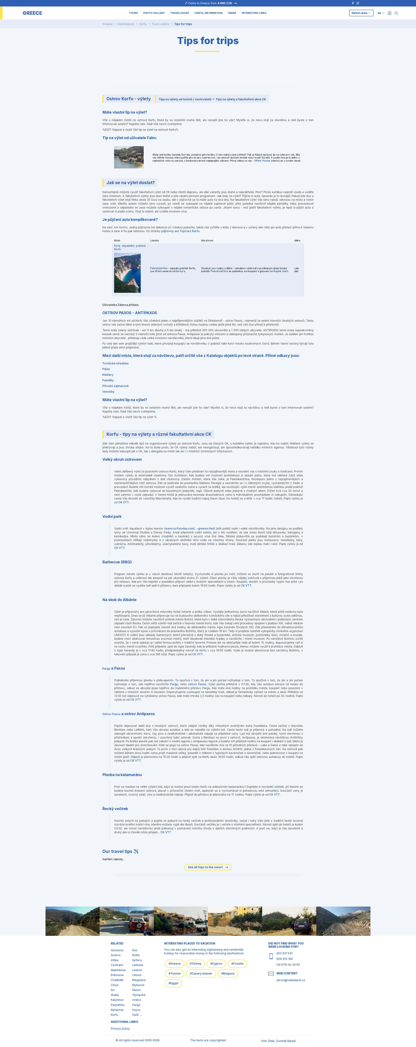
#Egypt (173, 983)
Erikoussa (117, 975)
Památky (108, 380)
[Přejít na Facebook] (351, 3)
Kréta (136, 955)
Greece (107, 24)
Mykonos (138, 985)
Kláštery (107, 374)
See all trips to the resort (205, 867)
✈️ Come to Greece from (208, 3)
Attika (114, 960)
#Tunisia (175, 973)
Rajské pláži (280, 271)
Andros (116, 955)
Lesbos (137, 970)
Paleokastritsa (158, 268)
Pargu (174, 684)
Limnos (137, 975)
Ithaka (115, 995)
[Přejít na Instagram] (358, 3)
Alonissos (117, 950)
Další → (137, 1014)
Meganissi (139, 980)
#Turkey (195, 963)
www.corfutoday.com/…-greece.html (189, 528)
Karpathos (118, 1005)
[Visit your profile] (389, 13)
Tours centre (160, 24)
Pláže (106, 369)
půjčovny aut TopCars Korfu (180, 231)
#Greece (175, 963)
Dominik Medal (286, 1041)
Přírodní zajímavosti (115, 386)
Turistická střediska (115, 363)
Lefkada (137, 965)
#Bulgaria (227, 973)
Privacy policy (120, 1028)
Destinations (125, 24)
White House (262, 160)
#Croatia (237, 963)
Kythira (137, 960)
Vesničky (108, 391)
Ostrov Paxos (111, 714)
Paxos (136, 1010)
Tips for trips (183, 24)
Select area (359, 13)
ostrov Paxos (197, 684)
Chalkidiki (117, 980)
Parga (106, 668)
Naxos (136, 990)
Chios (114, 985)
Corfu (143, 24)
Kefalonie (117, 1010)
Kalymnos (117, 999)
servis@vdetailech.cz (290, 980)
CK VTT (123, 502)
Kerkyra (180, 271)
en (379, 13)
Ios (113, 990)
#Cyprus (216, 963)
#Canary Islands (201, 973)
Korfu (114, 1014)
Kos (134, 950)
